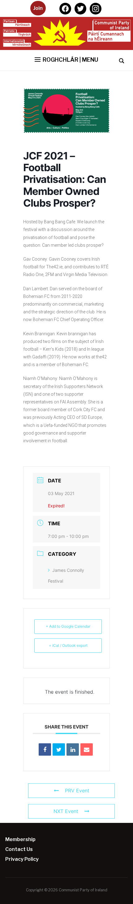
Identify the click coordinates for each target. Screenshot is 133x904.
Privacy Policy (22, 859)
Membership (20, 839)
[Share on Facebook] (45, 749)
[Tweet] (59, 749)
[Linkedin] (72, 749)
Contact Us (19, 849)
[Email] (86, 749)
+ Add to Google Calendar (68, 626)
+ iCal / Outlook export (68, 645)
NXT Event (66, 811)
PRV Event (77, 790)
